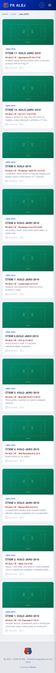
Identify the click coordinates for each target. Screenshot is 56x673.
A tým (13, 14)
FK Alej (18, 5)
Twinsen (32, 667)
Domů (5, 14)
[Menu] (50, 5)
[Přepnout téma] (42, 5)
